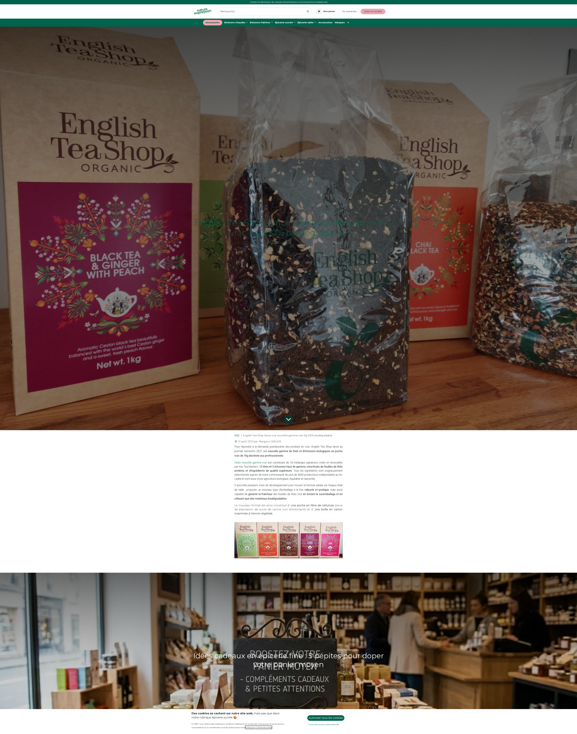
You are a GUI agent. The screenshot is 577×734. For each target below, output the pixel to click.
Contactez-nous (373, 22)
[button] (325, 718)
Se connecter (349, 11)
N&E (237, 435)
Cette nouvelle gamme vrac (250, 462)
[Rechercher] (307, 11)
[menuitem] (212, 22)
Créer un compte (373, 11)
